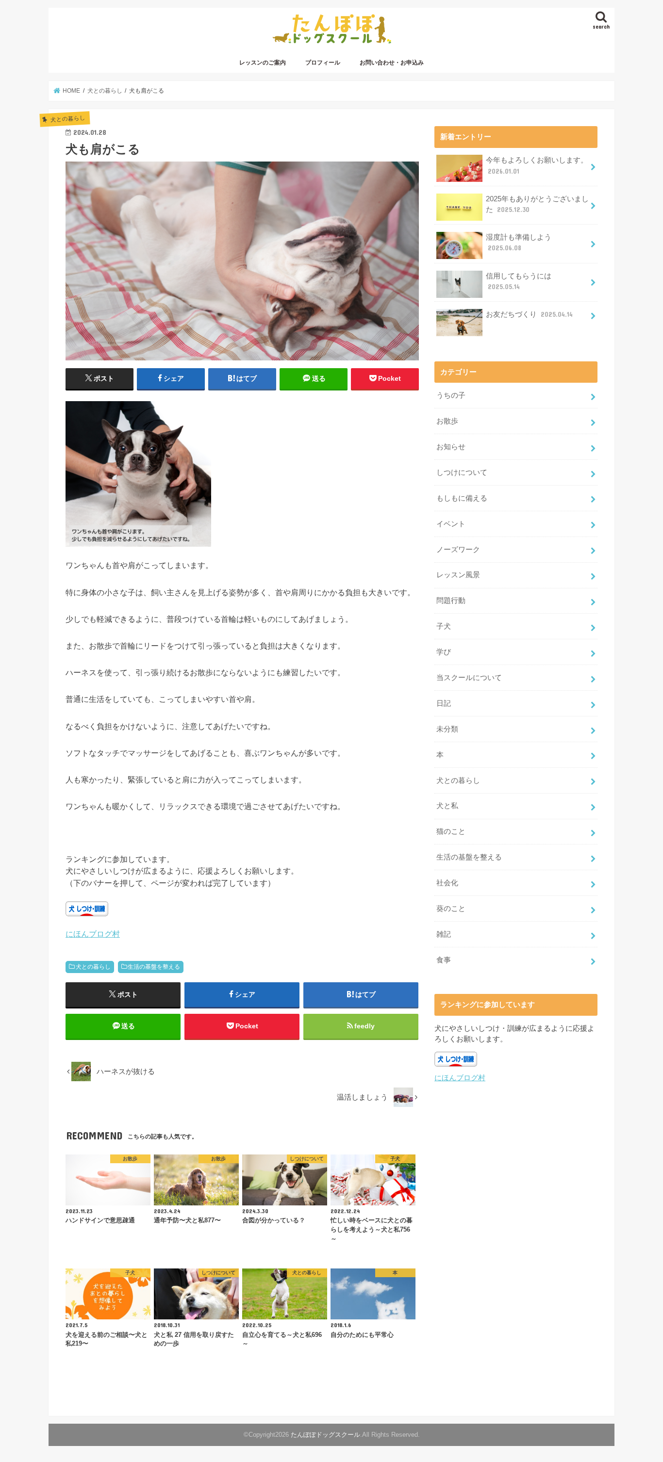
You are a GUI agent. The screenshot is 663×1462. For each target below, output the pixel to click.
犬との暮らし (93, 966)
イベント (450, 524)
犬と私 (447, 806)
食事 (443, 960)
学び (443, 652)
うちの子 (450, 395)
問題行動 (450, 600)
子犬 (443, 626)
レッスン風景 (458, 575)
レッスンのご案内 (262, 62)
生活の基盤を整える (154, 966)
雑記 (443, 934)
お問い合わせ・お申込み (392, 62)
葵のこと (450, 908)
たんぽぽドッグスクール (325, 1434)
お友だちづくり (529, 314)
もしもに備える (461, 498)
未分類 (447, 729)
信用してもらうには (518, 281)
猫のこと (450, 831)
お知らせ (450, 447)
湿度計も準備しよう (518, 242)
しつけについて (461, 472)
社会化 (447, 883)
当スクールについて (469, 678)
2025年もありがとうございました (537, 204)
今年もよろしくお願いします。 (537, 165)
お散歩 (447, 421)
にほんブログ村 (93, 933)
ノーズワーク (458, 549)
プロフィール (322, 62)
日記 (443, 703)
